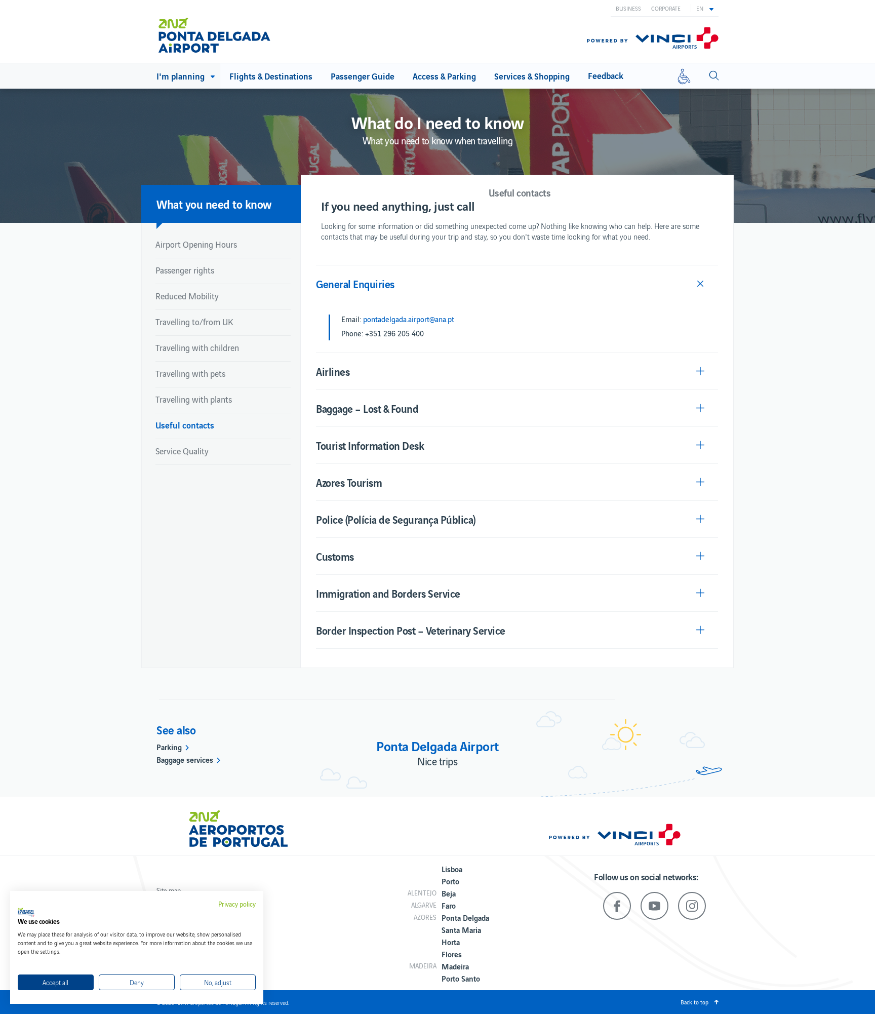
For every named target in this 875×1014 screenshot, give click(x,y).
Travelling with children (197, 347)
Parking (169, 747)
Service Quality (182, 451)
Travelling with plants (193, 399)
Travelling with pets (190, 373)
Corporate (666, 8)
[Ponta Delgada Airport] (214, 31)
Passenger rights (184, 270)
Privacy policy (237, 904)
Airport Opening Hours (196, 244)
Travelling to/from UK (194, 322)
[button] (704, 8)
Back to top (694, 1002)
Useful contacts (184, 424)
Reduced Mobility (187, 296)
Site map (168, 890)
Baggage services (184, 759)
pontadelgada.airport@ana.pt (408, 319)
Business (628, 8)
